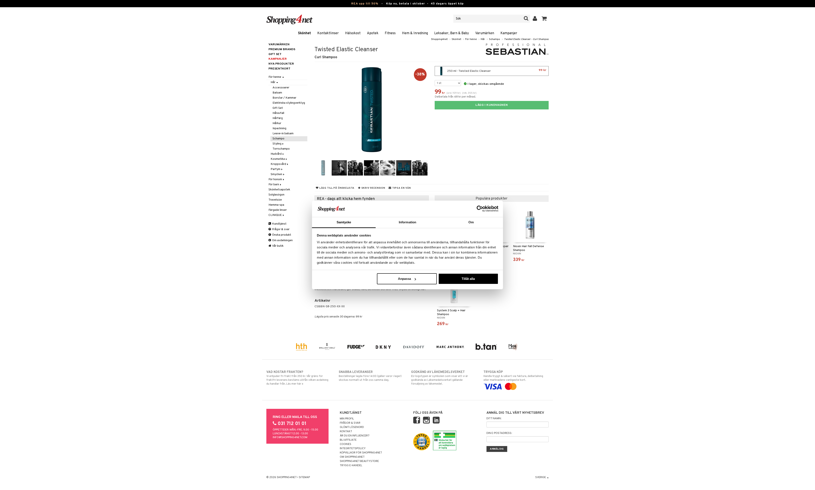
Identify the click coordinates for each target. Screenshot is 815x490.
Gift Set (278, 108)
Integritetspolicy (353, 448)
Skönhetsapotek (279, 189)
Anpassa (404, 278)
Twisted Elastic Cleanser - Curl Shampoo (526, 39)
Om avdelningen (282, 240)
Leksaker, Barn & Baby (451, 33)
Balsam (277, 93)
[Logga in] (535, 19)
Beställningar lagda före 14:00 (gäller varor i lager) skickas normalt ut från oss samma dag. (370, 376)
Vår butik (278, 246)
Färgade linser (277, 210)
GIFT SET (274, 54)
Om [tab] (471, 222)
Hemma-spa (276, 205)
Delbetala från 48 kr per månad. (455, 97)
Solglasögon (276, 195)
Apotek (372, 33)
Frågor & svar (280, 229)
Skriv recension (373, 188)
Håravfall (278, 113)
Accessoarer (281, 87)
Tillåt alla (468, 278)
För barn (274, 184)
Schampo (494, 39)
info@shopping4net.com (290, 437)
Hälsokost (353, 33)
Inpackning (279, 128)
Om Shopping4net (352, 457)
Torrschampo (281, 149)
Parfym (276, 169)
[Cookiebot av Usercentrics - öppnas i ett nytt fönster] (479, 208)
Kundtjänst (279, 224)
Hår (483, 39)
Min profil (347, 419)
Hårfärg (278, 118)
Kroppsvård (279, 164)
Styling (277, 144)
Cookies (345, 444)
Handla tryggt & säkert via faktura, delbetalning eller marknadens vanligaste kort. (513, 376)
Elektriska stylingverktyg (289, 103)
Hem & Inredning (415, 33)
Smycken (277, 174)
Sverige (541, 477)
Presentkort (279, 69)
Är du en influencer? (355, 436)
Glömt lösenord (352, 427)
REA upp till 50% (364, 4)
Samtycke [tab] (344, 222)
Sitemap (304, 477)
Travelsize (275, 200)
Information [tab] (407, 222)
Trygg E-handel (351, 465)
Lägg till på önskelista (336, 188)
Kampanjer (508, 33)
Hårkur (277, 123)
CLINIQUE (275, 215)
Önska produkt (281, 235)
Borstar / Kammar (284, 98)
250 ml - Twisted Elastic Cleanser (496, 70)
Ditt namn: (493, 418)
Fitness (390, 33)
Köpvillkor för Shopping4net (361, 453)
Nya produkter (281, 64)
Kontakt (346, 431)
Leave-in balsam (283, 133)
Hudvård (276, 154)
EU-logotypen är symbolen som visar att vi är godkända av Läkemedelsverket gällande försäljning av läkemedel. (439, 378)
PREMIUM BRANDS (281, 49)
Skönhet (304, 33)
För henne (471, 39)
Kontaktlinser (328, 33)
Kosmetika (278, 159)
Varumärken (484, 33)
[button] (544, 19)
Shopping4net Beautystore (359, 461)
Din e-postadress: (499, 433)
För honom (275, 179)
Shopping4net (439, 39)
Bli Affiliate (348, 440)
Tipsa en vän (401, 188)
